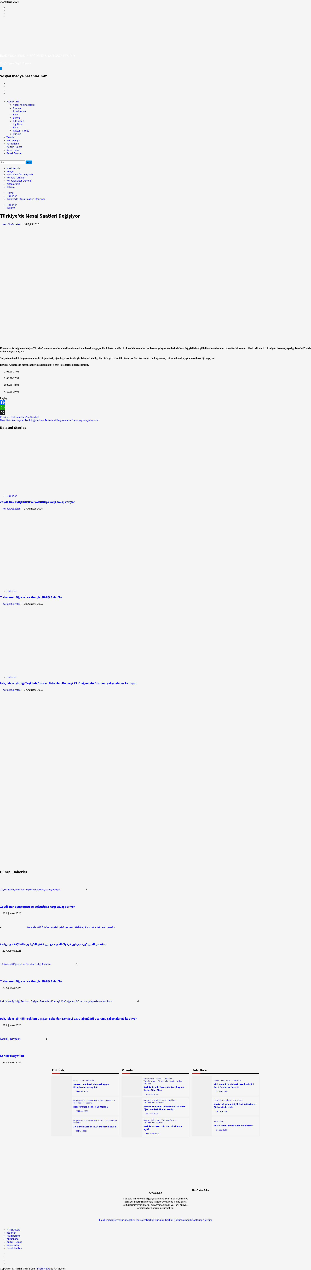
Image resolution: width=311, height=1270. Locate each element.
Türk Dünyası (150, 1081)
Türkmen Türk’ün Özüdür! (19, 417)
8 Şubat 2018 (221, 1130)
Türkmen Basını (168, 1120)
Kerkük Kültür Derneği (18, 180)
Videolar (147, 1083)
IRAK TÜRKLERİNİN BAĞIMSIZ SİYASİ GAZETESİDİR (37, 55)
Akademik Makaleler (24, 104)
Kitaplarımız (13, 183)
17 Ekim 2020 (222, 1091)
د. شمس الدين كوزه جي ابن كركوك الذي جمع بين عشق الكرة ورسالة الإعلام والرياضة (71, 926)
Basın (16, 114)
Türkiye (17, 133)
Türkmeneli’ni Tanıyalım (19, 174)
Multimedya (13, 140)
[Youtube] (196, 1147)
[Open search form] (1, 159)
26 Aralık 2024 (152, 1094)
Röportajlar (13, 150)
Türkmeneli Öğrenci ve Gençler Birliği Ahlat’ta (31, 597)
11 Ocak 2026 (82, 1091)
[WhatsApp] (155, 407)
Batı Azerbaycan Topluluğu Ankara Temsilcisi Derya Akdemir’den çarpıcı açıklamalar (49, 420)
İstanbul (299, 348)
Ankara (111, 348)
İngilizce (17, 124)
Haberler (11, 204)
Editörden (18, 120)
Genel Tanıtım (14, 153)
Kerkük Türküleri (15, 177)
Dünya (16, 117)
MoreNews (43, 1268)
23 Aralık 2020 (152, 1113)
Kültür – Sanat (21, 130)
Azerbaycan (19, 111)
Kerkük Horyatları (10, 1038)
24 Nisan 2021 (82, 1111)
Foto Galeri (226, 1080)
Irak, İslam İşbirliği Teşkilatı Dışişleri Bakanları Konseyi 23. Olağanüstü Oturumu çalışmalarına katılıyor (68, 683)
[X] (155, 412)
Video (179, 1081)
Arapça (17, 108)
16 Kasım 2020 (152, 1133)
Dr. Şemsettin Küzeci (82, 1100)
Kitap (16, 127)
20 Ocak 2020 (222, 1111)
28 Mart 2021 (81, 1131)
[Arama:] (13, 162)
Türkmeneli (78, 1103)
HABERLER (12, 101)
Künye (9, 171)
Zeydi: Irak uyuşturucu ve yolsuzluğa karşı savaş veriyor (37, 502)
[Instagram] (222, 1202)
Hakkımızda (13, 168)
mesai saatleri (217, 348)
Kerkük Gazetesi (12, 224)
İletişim (10, 186)
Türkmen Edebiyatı (166, 1081)
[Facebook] (155, 402)
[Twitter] (205, 1202)
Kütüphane (12, 143)
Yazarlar (10, 137)
